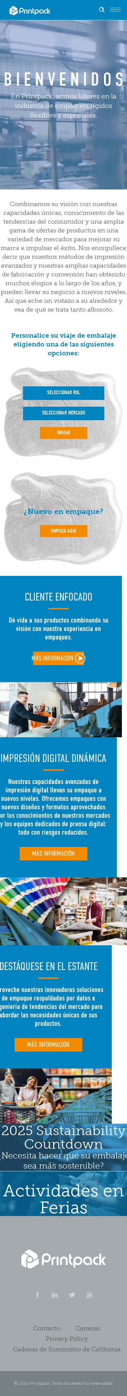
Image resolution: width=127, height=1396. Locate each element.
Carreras (88, 1328)
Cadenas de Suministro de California (67, 1349)
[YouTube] (89, 1294)
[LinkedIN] (54, 1294)
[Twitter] (72, 1294)
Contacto (46, 1328)
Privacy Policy (67, 1339)
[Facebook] (37, 1294)
